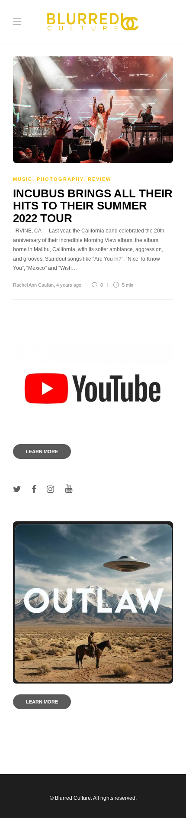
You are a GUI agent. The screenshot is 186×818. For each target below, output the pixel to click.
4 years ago (68, 285)
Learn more (42, 451)
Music (22, 179)
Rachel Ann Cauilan (33, 285)
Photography (60, 179)
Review (99, 179)
